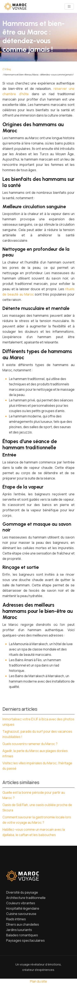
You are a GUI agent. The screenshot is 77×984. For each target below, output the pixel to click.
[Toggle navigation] (69, 6)
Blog (8, 69)
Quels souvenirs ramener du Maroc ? (29, 743)
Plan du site (38, 981)
